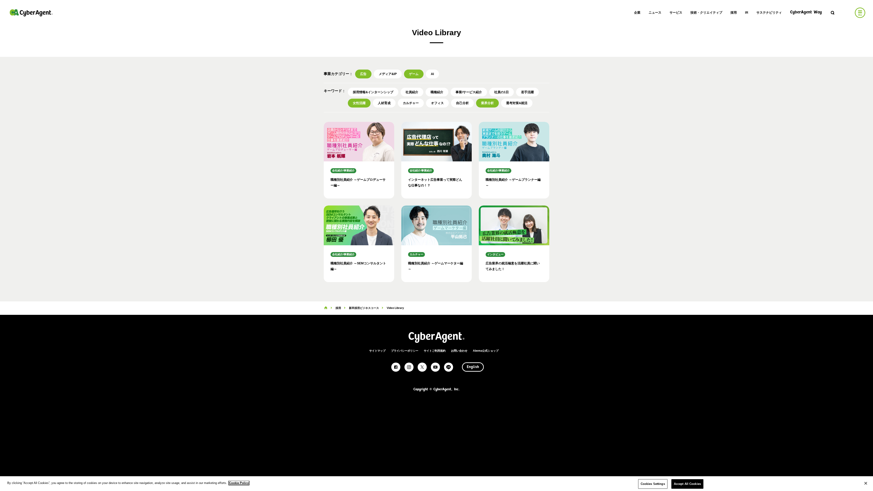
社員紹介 (412, 92)
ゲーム (414, 74)
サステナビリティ (769, 12)
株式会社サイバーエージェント (31, 13)
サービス (676, 12)
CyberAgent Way (806, 12)
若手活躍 (527, 92)
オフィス (437, 103)
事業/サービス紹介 (469, 92)
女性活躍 (359, 103)
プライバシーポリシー (404, 350)
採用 (733, 12)
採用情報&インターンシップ (373, 92)
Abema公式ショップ (486, 350)
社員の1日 (501, 92)
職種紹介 (437, 92)
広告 (363, 74)
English (473, 367)
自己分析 (462, 103)
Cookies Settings (653, 484)
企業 (637, 12)
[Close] (866, 483)
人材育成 (384, 103)
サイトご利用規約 (435, 350)
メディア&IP (388, 74)
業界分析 (487, 103)
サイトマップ (377, 350)
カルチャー (411, 103)
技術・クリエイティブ (706, 12)
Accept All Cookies (687, 484)
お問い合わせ (459, 350)
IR (746, 12)
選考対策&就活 (516, 103)
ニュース (655, 12)
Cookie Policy (239, 483)
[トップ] (326, 308)
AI (432, 74)
